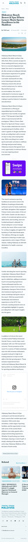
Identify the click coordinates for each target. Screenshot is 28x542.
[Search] (24, 3)
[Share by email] (22, 33)
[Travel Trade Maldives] (8, 507)
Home (3, 8)
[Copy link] (25, 33)
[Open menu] (3, 3)
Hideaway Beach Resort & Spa (10, 453)
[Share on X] (19, 33)
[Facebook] (3, 520)
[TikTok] (19, 520)
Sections (4, 526)
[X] (11, 520)
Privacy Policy (23, 538)
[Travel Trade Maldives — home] (14, 2)
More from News (20, 463)
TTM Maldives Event (8, 530)
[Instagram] (7, 520)
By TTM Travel (5, 30)
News (7, 8)
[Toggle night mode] (21, 3)
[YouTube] (15, 520)
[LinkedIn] (23, 520)
